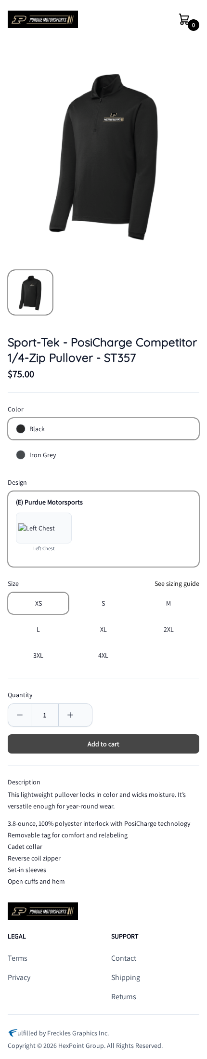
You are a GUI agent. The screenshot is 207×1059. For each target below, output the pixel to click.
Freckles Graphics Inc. (78, 1033)
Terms (17, 958)
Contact (123, 958)
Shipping (125, 977)
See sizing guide (177, 583)
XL (103, 629)
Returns (123, 997)
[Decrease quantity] (19, 715)
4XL (103, 655)
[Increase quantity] (69, 715)
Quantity (20, 694)
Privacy (19, 977)
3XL (38, 655)
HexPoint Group (81, 1045)
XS (38, 603)
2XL (169, 629)
